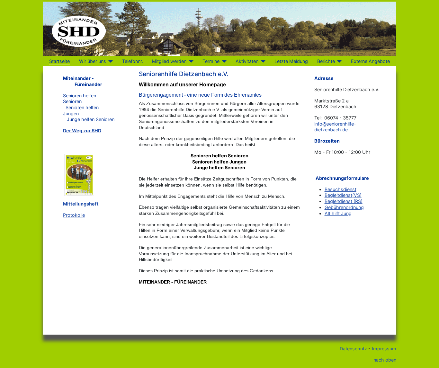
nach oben (384, 360)
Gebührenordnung (344, 207)
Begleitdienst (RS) (344, 201)
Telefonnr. (132, 61)
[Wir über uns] (109, 61)
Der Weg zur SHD (82, 130)
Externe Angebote (370, 61)
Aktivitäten (247, 61)
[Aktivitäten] (261, 61)
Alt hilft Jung (338, 213)
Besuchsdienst (340, 189)
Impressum (384, 348)
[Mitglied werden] (189, 61)
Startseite (59, 61)
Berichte (326, 61)
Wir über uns (92, 61)
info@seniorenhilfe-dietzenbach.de (335, 127)
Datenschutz (353, 348)
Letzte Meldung (291, 61)
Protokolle (74, 215)
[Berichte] (338, 61)
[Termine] (223, 61)
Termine (211, 61)
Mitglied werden (169, 61)
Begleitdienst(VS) (343, 195)
